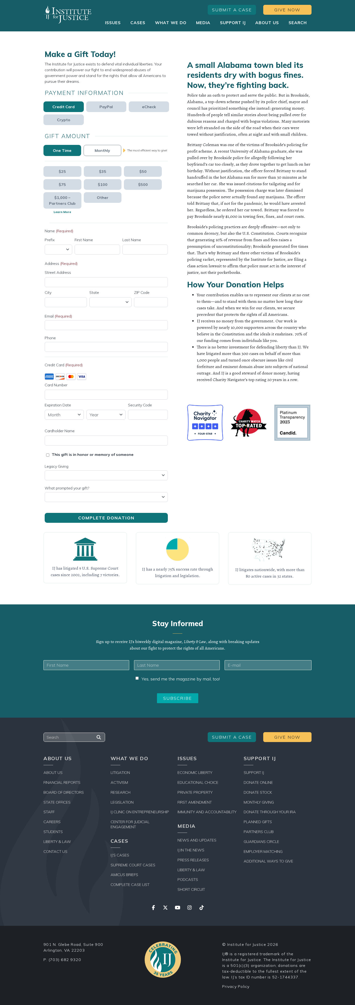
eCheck (149, 106)
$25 (62, 171)
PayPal (106, 106)
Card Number (56, 384)
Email (58, 316)
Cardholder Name (60, 430)
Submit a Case (232, 10)
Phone (50, 337)
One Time (62, 150)
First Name (84, 239)
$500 (143, 184)
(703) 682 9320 (65, 959)
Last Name (131, 239)
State (94, 292)
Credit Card (63, 106)
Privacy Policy (236, 986)
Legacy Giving (56, 466)
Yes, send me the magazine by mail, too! (181, 679)
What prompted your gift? (67, 488)
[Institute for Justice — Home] (67, 14)
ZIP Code (141, 292)
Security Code (140, 405)
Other (102, 197)
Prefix (50, 239)
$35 (102, 171)
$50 (143, 171)
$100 (102, 184)
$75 (62, 184)
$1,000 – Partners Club (62, 200)
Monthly (102, 150)
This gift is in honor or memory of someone (93, 454)
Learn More (62, 212)
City (48, 292)
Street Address (58, 272)
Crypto (63, 119)
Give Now (287, 10)
